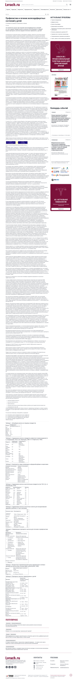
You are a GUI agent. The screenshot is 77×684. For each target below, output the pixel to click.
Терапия (8, 9)
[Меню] (70, 5)
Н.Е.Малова (25, 23)
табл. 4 (14, 87)
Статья (7, 25)
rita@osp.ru (62, 662)
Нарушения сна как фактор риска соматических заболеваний (61, 29)
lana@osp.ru (62, 665)
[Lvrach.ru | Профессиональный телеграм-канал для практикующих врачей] (7, 667)
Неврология (20, 9)
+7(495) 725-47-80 (39, 667)
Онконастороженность (16, 623)
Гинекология (8, 629)
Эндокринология (28, 9)
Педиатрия (13, 9)
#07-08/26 (54, 74)
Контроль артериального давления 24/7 (59, 32)
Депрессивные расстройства (57, 26)
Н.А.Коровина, (8, 23)
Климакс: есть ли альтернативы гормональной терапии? (19, 631)
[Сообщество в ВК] (9, 667)
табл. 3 (37, 84)
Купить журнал (61, 98)
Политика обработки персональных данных (58, 675)
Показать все (66, 9)
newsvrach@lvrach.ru (40, 665)
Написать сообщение (40, 660)
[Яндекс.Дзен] (12, 667)
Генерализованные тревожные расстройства (60, 36)
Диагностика (59, 9)
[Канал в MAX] (15, 667)
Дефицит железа (54, 22)
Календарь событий (59, 108)
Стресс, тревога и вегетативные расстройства (60, 38)
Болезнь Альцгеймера (55, 24)
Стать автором (39, 668)
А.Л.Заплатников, (19, 23)
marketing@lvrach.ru (64, 667)
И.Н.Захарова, (13, 23)
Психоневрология (45, 9)
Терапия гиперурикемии (56, 20)
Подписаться (61, 69)
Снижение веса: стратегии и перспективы (59, 34)
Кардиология (36, 9)
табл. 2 (37, 73)
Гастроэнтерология (10, 646)
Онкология (52, 9)
